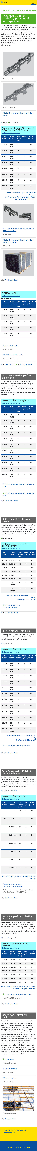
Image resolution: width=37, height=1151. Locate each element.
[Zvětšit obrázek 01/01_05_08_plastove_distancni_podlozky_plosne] (18, 485)
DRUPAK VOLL (10, 364)
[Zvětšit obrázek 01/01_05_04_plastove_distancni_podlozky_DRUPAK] (18, 213)
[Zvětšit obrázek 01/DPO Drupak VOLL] (10, 345)
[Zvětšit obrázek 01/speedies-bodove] (10, 1068)
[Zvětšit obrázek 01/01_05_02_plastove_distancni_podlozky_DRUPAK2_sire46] (18, 94)
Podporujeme (10, 1130)
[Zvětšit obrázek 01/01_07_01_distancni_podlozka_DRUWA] (17, 994)
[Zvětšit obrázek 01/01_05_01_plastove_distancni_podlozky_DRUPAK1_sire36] (18, 64)
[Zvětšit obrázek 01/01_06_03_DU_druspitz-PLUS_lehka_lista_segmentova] (18, 885)
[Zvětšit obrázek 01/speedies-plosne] (10, 1078)
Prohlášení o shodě (11, 280)
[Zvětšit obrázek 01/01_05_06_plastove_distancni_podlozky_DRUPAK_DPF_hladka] (18, 241)
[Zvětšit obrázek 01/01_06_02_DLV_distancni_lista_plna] (16, 745)
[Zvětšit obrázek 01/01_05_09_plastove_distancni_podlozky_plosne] (18, 494)
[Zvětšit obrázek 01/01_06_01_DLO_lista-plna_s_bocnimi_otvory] (18, 606)
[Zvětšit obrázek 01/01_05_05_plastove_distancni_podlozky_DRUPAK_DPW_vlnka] (18, 230)
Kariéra (22, 1130)
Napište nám (9, 1132)
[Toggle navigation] (33, 3)
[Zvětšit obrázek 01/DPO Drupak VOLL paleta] (12, 355)
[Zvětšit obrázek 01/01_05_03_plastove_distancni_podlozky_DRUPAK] (18, 114)
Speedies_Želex (10, 1119)
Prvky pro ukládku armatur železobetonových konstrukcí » (18, 12)
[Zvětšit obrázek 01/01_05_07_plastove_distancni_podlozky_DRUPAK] (18, 263)
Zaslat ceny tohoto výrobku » (11, 133)
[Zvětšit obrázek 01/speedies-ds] (8, 1059)
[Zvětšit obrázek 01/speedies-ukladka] (18, 1098)
